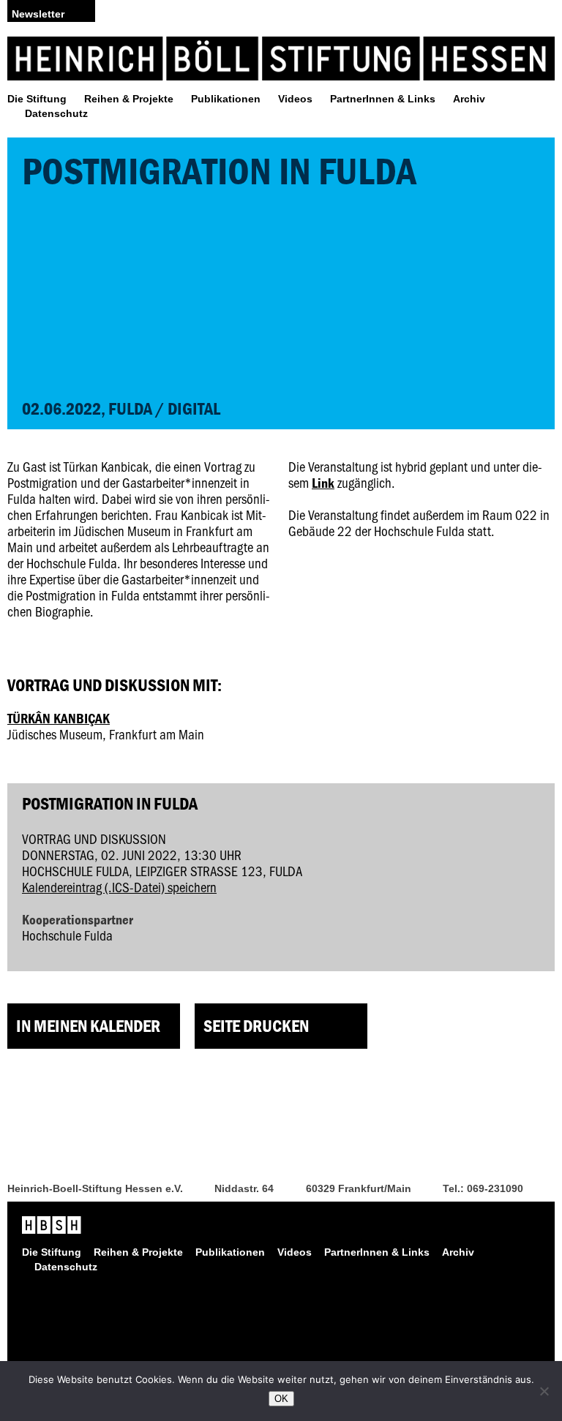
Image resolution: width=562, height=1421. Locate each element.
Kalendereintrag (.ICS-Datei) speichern (119, 887)
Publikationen (226, 99)
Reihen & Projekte (128, 99)
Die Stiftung (37, 99)
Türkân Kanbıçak (58, 718)
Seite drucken (256, 1025)
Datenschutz (56, 113)
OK (281, 1398)
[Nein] (543, 1391)
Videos (295, 99)
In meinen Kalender (88, 1025)
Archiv (469, 99)
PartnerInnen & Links (382, 99)
